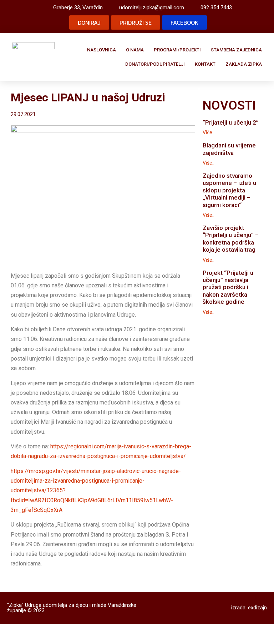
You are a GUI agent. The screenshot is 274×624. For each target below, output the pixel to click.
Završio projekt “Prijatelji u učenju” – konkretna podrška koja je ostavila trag (231, 238)
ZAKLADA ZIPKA (243, 64)
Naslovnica (101, 49)
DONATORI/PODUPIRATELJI (155, 64)
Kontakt (205, 64)
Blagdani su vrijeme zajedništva (229, 149)
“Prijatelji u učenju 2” (231, 122)
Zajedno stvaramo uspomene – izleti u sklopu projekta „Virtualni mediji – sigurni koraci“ (229, 190)
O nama (135, 49)
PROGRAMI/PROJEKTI (177, 49)
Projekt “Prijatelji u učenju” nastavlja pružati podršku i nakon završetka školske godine (228, 287)
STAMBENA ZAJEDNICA (236, 49)
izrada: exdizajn (249, 607)
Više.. (208, 132)
